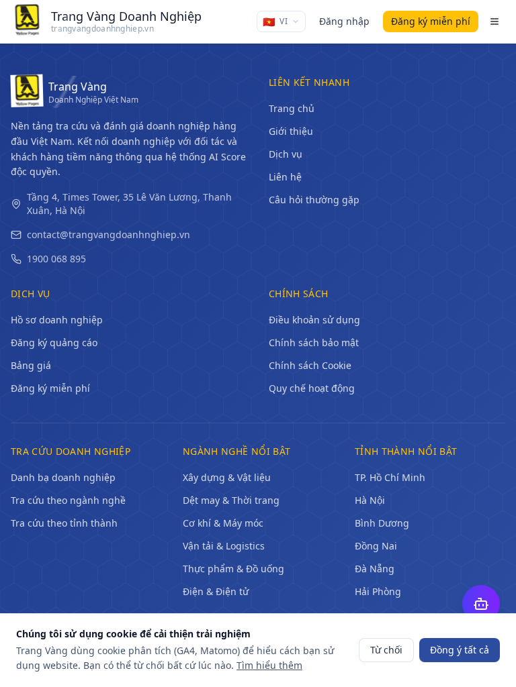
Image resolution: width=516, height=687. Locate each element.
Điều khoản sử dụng (314, 319)
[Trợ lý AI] (481, 604)
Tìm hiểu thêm (269, 665)
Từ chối (386, 649)
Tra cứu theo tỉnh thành (64, 523)
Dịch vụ (285, 154)
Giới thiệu (291, 131)
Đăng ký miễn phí (50, 388)
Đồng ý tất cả (459, 649)
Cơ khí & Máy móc (223, 523)
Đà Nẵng (374, 568)
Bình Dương (382, 523)
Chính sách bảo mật (314, 342)
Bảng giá (31, 365)
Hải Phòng (378, 591)
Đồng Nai (376, 545)
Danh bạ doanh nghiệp (63, 477)
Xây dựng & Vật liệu (227, 477)
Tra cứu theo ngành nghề (68, 500)
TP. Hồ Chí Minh (390, 477)
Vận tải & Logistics (224, 545)
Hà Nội (370, 500)
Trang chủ (291, 108)
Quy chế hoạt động (312, 388)
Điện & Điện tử (216, 591)
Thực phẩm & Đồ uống (233, 568)
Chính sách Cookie (310, 365)
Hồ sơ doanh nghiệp (57, 319)
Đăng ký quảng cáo (54, 342)
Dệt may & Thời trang (231, 500)
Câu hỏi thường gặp (314, 199)
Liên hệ (285, 176)
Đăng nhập (344, 21)
